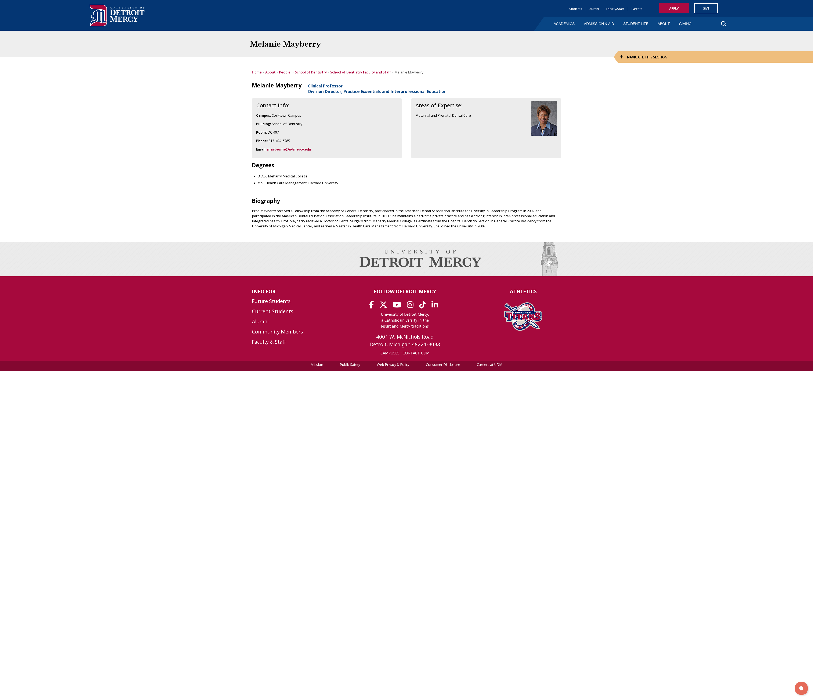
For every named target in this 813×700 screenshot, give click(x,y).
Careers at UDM (489, 364)
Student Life (635, 24)
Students (575, 9)
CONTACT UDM (416, 353)
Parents (636, 9)
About (664, 24)
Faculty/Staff (615, 9)
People (285, 72)
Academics (564, 24)
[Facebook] (373, 306)
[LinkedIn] (436, 306)
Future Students (271, 300)
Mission (317, 364)
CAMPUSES (389, 353)
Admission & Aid (599, 24)
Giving (685, 24)
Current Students (272, 311)
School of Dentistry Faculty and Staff (360, 72)
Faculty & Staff (269, 341)
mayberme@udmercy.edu (289, 149)
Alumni (594, 9)
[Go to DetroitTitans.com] (523, 329)
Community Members (277, 331)
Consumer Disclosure (443, 364)
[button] (801, 688)
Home (257, 72)
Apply (674, 8)
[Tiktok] (424, 306)
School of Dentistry (311, 72)
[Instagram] (411, 306)
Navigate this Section (647, 57)
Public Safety (350, 364)
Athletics (523, 291)
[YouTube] (398, 306)
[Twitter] (385, 306)
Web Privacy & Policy (393, 364)
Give (706, 8)
